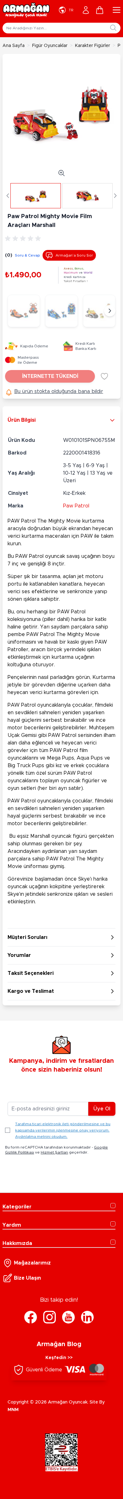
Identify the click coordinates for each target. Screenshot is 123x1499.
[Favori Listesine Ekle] (104, 376)
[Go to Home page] (26, 10)
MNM (13, 1410)
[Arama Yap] (113, 28)
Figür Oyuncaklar (49, 45)
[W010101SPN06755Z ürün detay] (24, 311)
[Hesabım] (85, 10)
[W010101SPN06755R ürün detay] (99, 311)
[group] (24, 238)
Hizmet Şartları (54, 1152)
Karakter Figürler (92, 45)
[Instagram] (49, 1317)
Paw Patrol (76, 505)
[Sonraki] (109, 310)
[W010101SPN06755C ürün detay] (61, 311)
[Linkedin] (87, 1317)
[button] (7, 195)
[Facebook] (30, 1317)
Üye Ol (101, 1108)
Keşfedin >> (59, 1358)
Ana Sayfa (14, 45)
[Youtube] (68, 1317)
